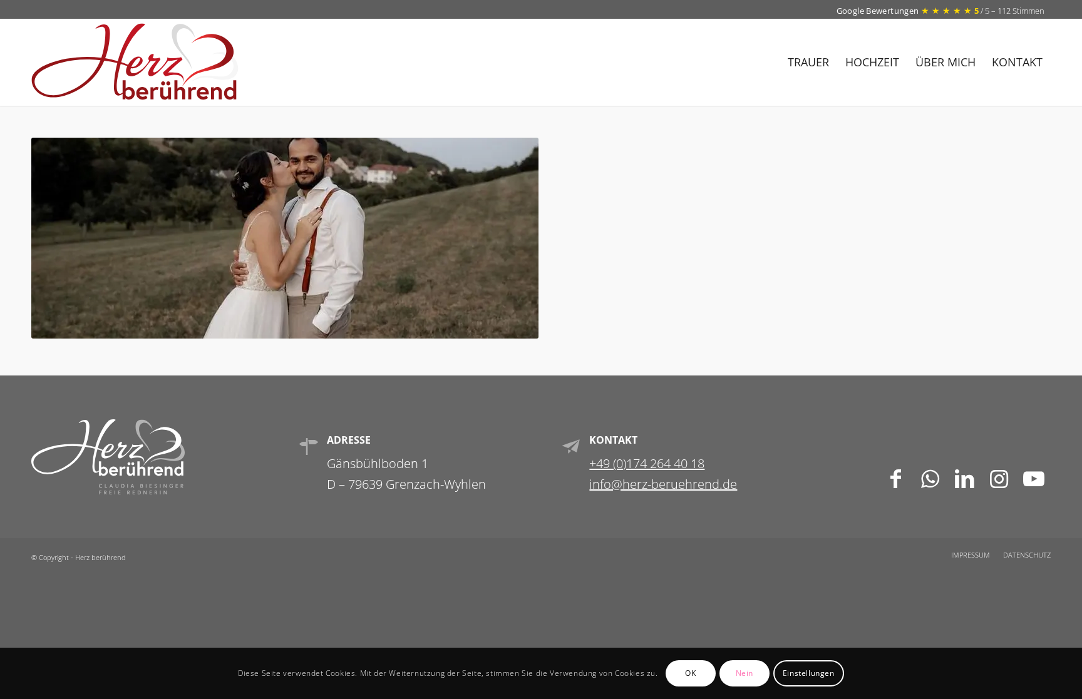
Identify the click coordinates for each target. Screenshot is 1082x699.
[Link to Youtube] (1033, 477)
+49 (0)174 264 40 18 (646, 463)
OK (690, 673)
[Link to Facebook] (895, 477)
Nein (744, 673)
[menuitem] (808, 62)
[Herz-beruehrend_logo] (135, 62)
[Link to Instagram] (999, 477)
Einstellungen (809, 673)
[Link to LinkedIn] (964, 477)
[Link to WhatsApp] (930, 477)
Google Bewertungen (879, 10)
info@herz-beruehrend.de (663, 484)
